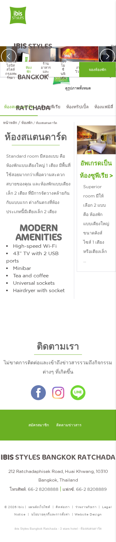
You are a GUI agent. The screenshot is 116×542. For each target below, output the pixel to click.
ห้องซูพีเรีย (50, 106)
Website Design (88, 514)
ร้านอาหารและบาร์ (46, 69)
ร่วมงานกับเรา (86, 507)
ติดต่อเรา (63, 507)
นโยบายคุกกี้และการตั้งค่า (50, 514)
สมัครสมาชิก (38, 425)
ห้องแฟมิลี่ (103, 106)
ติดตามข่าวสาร (68, 425)
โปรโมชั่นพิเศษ (63, 69)
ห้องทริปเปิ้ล (77, 106)
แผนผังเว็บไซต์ (39, 507)
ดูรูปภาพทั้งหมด (78, 88)
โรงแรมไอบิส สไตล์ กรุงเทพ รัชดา (10, 69)
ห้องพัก (29, 69)
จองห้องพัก (97, 70)
